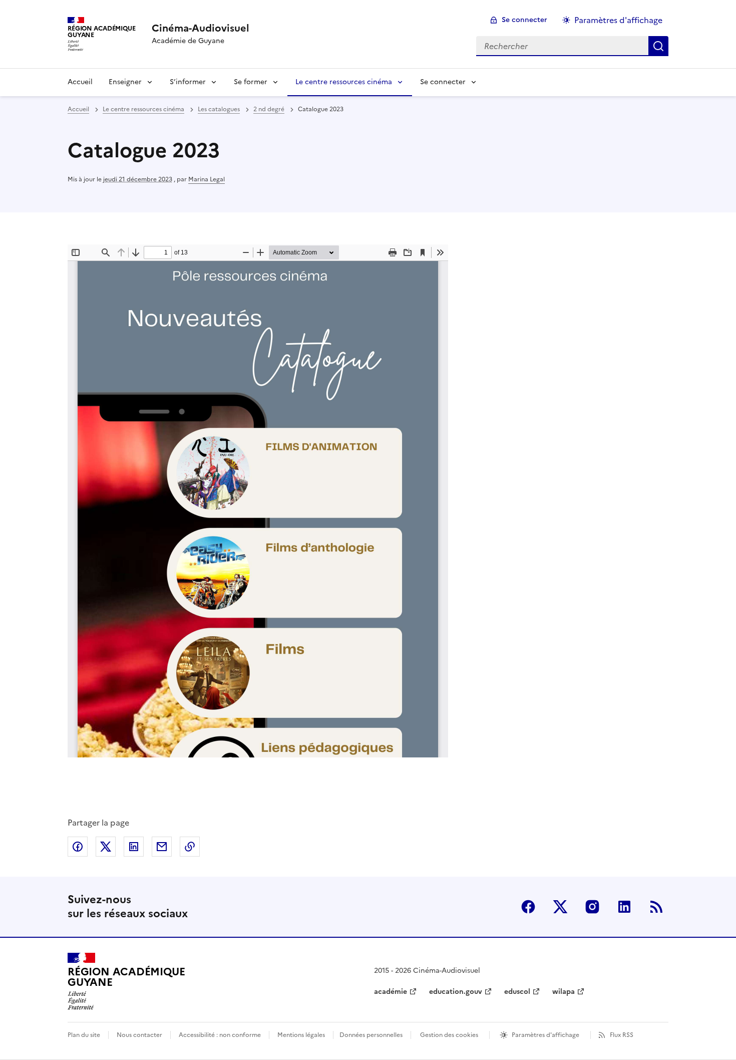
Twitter (560, 907)
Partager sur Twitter (106, 847)
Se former (250, 82)
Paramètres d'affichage (618, 20)
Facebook (528, 907)
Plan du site (84, 1034)
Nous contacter (139, 1034)
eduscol (517, 991)
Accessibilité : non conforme (220, 1034)
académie (390, 991)
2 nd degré (268, 109)
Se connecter (524, 20)
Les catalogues (219, 109)
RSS (656, 907)
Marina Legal (206, 179)
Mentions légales (301, 1034)
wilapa (563, 991)
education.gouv (455, 991)
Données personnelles (371, 1034)
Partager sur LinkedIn (134, 847)
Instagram (592, 907)
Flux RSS (621, 1034)
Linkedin (624, 907)
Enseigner (125, 82)
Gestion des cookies (449, 1034)
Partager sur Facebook (78, 847)
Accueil (80, 82)
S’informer (188, 82)
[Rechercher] (658, 46)
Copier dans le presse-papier (190, 847)
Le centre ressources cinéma (343, 82)
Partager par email (162, 847)
